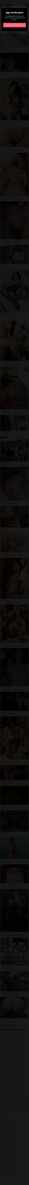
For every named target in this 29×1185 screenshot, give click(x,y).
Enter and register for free (14, 25)
